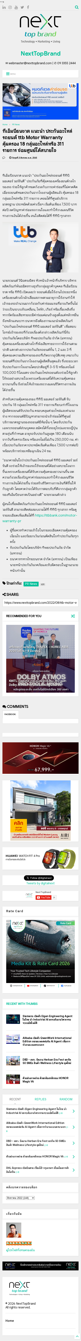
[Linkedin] (4, 7)
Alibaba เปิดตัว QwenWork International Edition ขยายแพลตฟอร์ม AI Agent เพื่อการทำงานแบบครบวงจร (47, 1041)
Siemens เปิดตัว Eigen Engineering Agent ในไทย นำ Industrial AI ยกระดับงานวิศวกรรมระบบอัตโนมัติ (48, 1019)
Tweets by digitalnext (40, 883)
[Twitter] (22, 7)
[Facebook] (28, 7)
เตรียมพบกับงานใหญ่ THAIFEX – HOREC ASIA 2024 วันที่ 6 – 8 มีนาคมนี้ (38, 649)
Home (5, 124)
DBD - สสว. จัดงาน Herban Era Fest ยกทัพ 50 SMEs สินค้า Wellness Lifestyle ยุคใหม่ (47, 1061)
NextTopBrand (40, 53)
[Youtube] (16, 7)
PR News (16, 124)
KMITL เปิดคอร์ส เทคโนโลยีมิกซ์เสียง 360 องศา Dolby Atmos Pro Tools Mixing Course (37, 683)
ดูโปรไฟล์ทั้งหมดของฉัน (20, 1250)
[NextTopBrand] (40, 43)
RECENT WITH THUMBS (22, 1004)
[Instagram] (10, 7)
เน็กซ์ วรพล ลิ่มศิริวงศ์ (19, 1243)
